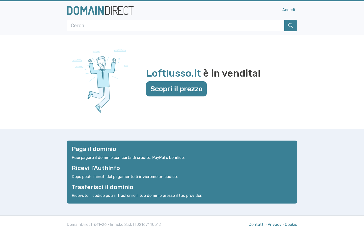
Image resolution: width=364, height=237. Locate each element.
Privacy (275, 224)
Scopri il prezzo (176, 89)
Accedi (288, 9)
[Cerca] (290, 25)
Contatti (256, 224)
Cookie (291, 224)
